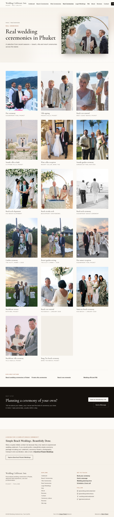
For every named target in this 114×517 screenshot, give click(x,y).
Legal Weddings (80, 4)
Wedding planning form (84, 480)
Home (7, 22)
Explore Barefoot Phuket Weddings (19, 457)
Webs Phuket (104, 514)
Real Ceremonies (68, 4)
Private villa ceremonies (39, 377)
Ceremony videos (46, 498)
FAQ (88, 4)
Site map (43, 503)
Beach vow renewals (64, 377)
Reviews (99, 4)
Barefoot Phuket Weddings (43, 452)
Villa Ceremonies (55, 4)
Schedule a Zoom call (84, 483)
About (93, 4)
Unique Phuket (63, 514)
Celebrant (31, 4)
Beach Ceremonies (43, 4)
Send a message (82, 478)
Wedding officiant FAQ (90, 377)
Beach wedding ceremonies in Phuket (18, 377)
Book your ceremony (83, 476)
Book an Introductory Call (98, 399)
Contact (106, 4)
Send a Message (101, 405)
